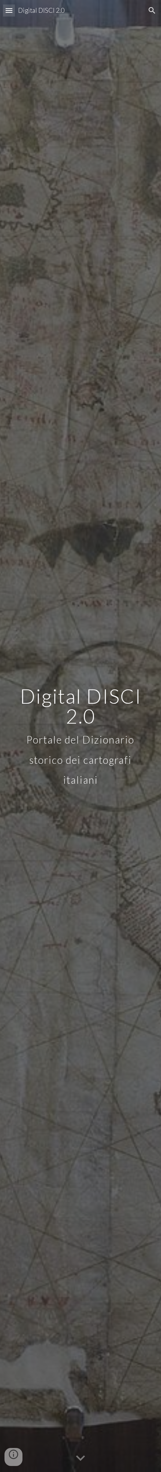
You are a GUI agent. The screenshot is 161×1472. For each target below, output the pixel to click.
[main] (81, 736)
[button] (9, 10)
